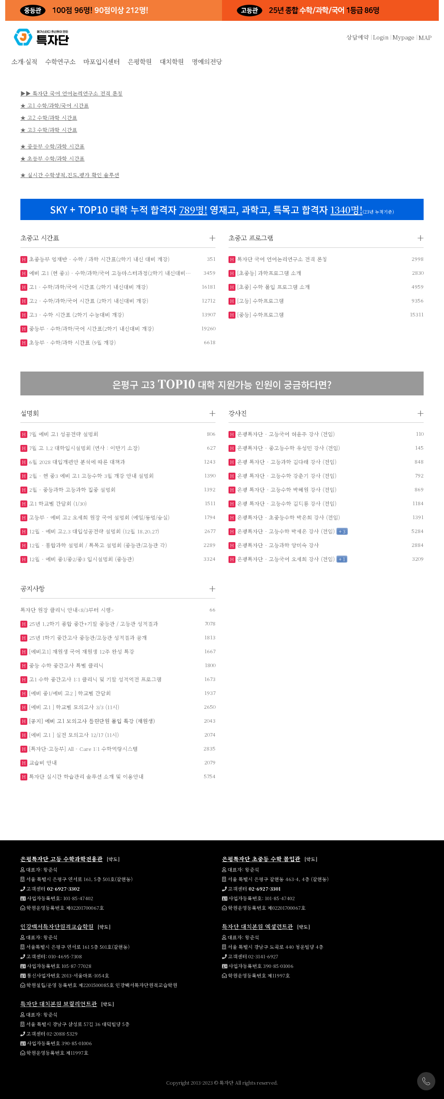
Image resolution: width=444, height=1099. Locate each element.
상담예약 (357, 37)
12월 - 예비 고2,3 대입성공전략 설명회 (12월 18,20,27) (93, 531)
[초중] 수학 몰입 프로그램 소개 (272, 286)
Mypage (403, 37)
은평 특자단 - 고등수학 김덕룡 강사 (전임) (285, 503)
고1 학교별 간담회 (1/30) (57, 503)
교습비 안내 (42, 762)
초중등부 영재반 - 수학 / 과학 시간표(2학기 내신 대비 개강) (98, 259)
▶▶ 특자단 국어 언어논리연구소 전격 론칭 (71, 93)
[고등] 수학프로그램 (259, 300)
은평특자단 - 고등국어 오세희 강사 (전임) (285, 559)
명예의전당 (207, 61)
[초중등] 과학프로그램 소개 (268, 272)
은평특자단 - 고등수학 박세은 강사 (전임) (285, 531)
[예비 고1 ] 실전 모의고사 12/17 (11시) (73, 734)
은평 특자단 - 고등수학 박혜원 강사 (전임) (285, 489)
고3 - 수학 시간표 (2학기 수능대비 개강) (75, 314)
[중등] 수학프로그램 (259, 314)
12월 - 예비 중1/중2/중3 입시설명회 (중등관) (80, 559)
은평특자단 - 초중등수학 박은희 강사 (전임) (287, 517)
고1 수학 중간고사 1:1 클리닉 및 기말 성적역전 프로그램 (94, 679)
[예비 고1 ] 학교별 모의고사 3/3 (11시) (73, 707)
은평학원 (139, 61)
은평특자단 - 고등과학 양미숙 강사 (277, 545)
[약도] (113, 859)
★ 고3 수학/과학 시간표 (48, 129)
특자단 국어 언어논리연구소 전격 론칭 (281, 259)
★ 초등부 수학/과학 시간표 (52, 158)
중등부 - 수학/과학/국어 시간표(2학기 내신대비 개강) (90, 328)
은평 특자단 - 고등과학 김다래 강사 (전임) (285, 461)
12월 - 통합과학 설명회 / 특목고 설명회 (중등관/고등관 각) (97, 545)
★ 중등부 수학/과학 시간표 (52, 146)
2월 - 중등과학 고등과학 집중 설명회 (71, 489)
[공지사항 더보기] (212, 589)
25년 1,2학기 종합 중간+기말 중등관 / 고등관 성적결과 (92, 623)
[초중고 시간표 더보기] (212, 238)
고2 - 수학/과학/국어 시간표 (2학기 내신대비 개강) (87, 300)
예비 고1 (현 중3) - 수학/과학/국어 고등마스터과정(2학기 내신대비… (109, 272)
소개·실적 (24, 61)
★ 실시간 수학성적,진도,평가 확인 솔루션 (69, 174)
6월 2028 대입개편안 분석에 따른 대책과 (76, 461)
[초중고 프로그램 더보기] (421, 238)
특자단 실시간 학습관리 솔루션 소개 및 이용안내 (85, 776)
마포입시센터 (101, 61)
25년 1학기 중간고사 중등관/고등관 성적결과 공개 (87, 637)
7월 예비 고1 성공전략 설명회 (62, 434)
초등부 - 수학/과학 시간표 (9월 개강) (71, 342)
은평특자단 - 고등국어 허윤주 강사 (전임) (285, 434)
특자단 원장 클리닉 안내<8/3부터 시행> (67, 609)
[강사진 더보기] (421, 413)
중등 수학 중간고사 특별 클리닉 (65, 665)
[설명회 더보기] (212, 413)
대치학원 (172, 61)
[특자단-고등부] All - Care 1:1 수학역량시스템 (82, 748)
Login (380, 37)
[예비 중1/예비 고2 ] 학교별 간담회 (69, 693)
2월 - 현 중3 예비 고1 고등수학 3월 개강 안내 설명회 (90, 475)
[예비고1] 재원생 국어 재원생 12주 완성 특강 (80, 651)
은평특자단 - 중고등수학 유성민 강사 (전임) (287, 447)
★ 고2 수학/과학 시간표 (48, 117)
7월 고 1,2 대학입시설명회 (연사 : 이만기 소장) (83, 447)
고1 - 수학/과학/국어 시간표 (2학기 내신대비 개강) (87, 286)
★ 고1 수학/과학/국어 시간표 (54, 105)
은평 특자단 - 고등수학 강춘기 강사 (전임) (285, 475)
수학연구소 (60, 61)
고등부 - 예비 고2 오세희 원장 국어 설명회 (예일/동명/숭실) (98, 517)
